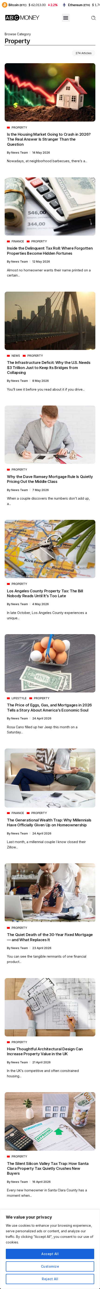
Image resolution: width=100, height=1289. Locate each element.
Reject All (50, 1279)
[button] (66, 18)
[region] (50, 1249)
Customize (50, 1266)
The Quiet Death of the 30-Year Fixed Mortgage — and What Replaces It (50, 937)
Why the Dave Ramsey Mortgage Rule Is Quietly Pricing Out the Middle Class (50, 479)
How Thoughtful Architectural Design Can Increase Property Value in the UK (45, 1051)
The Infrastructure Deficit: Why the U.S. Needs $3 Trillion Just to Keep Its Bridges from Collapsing (48, 367)
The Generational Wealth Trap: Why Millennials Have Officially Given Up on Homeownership (49, 822)
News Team (20, 152)
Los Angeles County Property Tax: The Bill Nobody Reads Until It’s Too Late (45, 593)
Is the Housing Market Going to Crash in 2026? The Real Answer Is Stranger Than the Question (49, 139)
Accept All (50, 1254)
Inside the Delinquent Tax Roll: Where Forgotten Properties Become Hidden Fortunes (50, 250)
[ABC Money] (22, 17)
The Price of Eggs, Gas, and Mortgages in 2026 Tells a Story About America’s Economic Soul (49, 707)
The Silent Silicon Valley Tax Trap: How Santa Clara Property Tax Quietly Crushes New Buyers (48, 1168)
